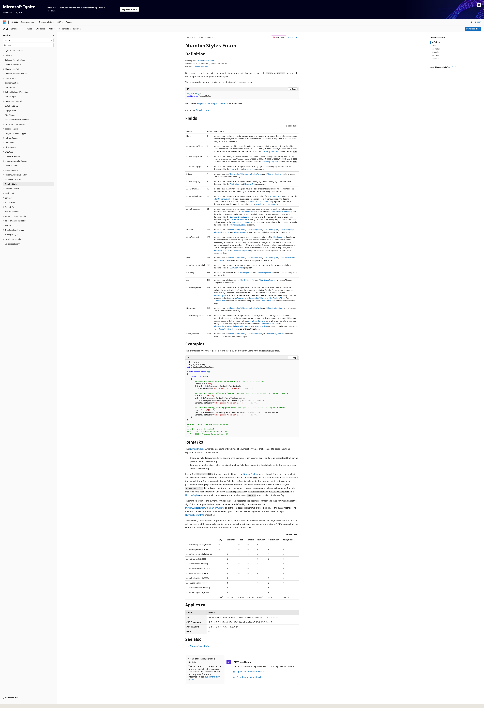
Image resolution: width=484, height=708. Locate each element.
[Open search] (471, 22)
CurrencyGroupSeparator (240, 217)
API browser (206, 37)
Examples (436, 49)
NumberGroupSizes (238, 225)
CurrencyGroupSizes (238, 219)
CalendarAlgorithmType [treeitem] (15, 60)
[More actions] (296, 38)
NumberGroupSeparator (242, 222)
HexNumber (266, 300)
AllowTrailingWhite (254, 174)
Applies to (436, 55)
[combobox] (28, 40)
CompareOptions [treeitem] (12, 83)
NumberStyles (275, 196)
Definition (436, 42)
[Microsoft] (4, 22)
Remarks (435, 52)
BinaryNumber (225, 329)
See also (435, 58)
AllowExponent (279, 237)
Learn (188, 37)
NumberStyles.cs (200, 67)
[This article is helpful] (452, 67)
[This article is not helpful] (455, 67)
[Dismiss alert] (479, 5)
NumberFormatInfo (194, 514)
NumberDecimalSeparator (267, 204)
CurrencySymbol (237, 268)
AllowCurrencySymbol (223, 199)
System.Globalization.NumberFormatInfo (204, 507)
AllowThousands (241, 232)
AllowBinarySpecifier (267, 280)
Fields (434, 45)
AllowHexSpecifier (263, 272)
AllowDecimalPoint (221, 232)
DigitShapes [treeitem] (10, 115)
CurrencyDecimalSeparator (260, 201)
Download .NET (473, 29)
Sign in (478, 22)
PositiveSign (235, 169)
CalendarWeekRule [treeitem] (13, 64)
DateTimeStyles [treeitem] (11, 106)
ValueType (212, 103)
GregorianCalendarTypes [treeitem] (15, 133)
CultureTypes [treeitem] (10, 96)
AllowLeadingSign (274, 174)
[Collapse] (53, 35)
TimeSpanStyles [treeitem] (11, 234)
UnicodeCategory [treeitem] (12, 244)
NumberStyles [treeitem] (11, 184)
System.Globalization (205, 60)
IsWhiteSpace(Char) (270, 151)
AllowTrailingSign (286, 229)
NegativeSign (250, 169)
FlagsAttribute (202, 110)
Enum (222, 103)
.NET (196, 37)
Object (200, 103)
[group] (242, 398)
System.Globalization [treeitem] (14, 51)
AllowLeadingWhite (237, 174)
